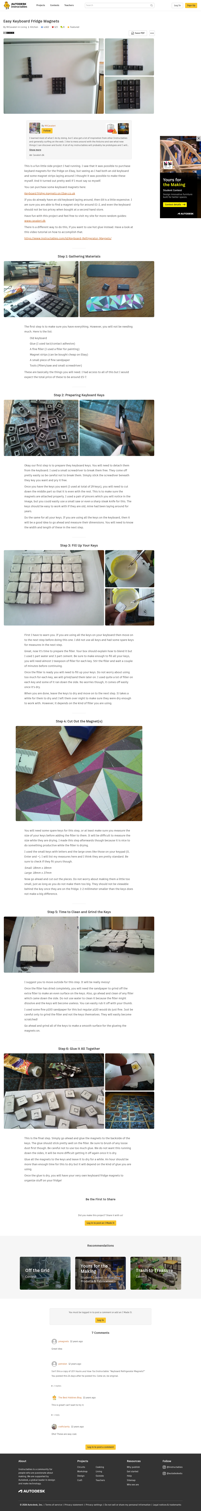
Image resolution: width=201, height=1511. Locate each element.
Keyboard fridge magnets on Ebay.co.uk (49, 193)
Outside (100, 1475)
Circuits (81, 1467)
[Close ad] (198, 138)
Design (81, 1475)
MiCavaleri (11, 27)
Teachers (69, 5)
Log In (177, 5)
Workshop (82, 1471)
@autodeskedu (174, 1473)
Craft (79, 1480)
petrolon (62, 1364)
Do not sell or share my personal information (128, 1504)
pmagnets (63, 1341)
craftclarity (64, 1426)
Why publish (133, 1467)
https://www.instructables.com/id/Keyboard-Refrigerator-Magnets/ (67, 238)
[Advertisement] (180, 177)
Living (24, 27)
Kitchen (34, 27)
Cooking (100, 1467)
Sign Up (191, 5)
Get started (132, 1471)
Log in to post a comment (100, 1447)
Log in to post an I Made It (100, 1223)
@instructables (175, 1467)
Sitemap (131, 1480)
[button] (152, 33)
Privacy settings (94, 1504)
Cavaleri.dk (38, 155)
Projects (40, 5)
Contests (54, 5)
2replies (57, 1386)
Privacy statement (73, 1504)
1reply (57, 1415)
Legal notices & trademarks (167, 1504)
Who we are (133, 1484)
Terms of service (53, 1504)
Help (129, 1475)
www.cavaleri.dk (35, 221)
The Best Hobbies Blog (70, 1397)
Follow (47, 130)
